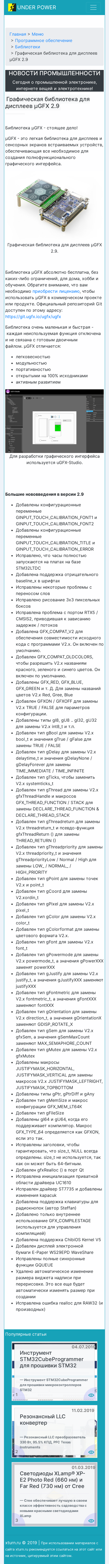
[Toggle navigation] (93, 7)
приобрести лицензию (56, 291)
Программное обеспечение (43, 40)
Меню (38, 34)
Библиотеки (27, 46)
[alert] (54, 1371)
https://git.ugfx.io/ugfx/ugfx (33, 316)
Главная (18, 34)
